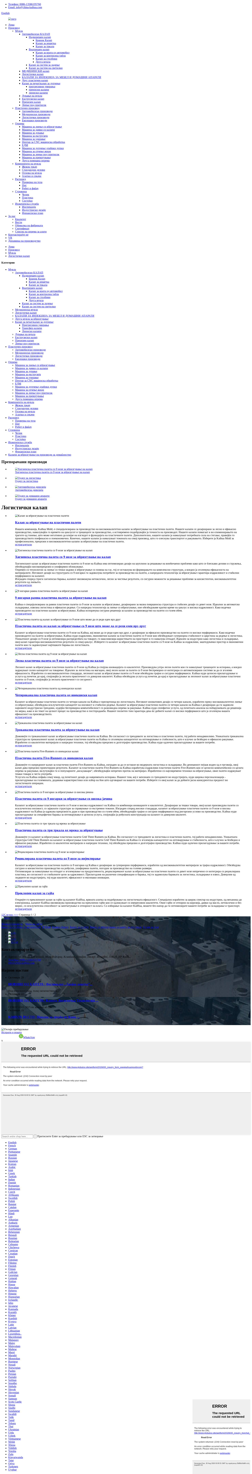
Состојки (27, 200)
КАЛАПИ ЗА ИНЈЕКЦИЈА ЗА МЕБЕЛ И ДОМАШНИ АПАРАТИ (61, 77)
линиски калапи (38, 92)
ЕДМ (25, 145)
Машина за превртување (36, 157)
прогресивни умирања (42, 86)
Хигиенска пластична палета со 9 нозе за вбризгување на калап (52, 472)
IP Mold (46, 927)
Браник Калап (44, 40)
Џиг (24, 185)
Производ (14, 27)
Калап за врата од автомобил (52, 52)
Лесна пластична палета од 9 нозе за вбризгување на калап (59, 660)
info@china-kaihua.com (21, 962)
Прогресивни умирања (35, 325)
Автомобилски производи (37, 111)
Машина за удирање (33, 139)
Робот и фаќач (30, 188)
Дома (11, 24)
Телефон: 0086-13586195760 (24, 4)
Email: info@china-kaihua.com (25, 7)
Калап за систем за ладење (44, 64)
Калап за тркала (45, 46)
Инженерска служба (27, 203)
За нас (11, 216)
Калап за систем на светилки (46, 68)
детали (28, 544)
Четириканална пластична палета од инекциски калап (56, 695)
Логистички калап (33, 74)
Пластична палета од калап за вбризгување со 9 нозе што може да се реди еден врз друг (80, 626)
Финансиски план (32, 213)
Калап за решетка (46, 43)
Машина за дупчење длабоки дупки (43, 148)
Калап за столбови (46, 58)
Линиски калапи (31, 331)
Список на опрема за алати (31, 231)
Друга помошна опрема (36, 160)
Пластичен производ (27, 108)
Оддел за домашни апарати (31, 498)
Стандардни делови (33, 169)
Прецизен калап (31, 101)
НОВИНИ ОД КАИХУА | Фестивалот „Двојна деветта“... (50, 984)
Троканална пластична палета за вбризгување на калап (57, 730)
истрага (19, 544)
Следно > (9, 914)
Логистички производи (35, 117)
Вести (18, 222)
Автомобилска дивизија (29, 490)
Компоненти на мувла (28, 163)
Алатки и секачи (31, 176)
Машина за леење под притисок (40, 154)
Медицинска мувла (26, 309)
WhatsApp (29, 1037)
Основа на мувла (32, 172)
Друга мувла (43, 61)
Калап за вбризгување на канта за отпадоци (115, 927)
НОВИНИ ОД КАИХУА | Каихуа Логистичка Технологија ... (53, 1000)
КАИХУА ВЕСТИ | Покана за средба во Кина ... (44, 1017)
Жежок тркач (29, 166)
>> (16, 914)
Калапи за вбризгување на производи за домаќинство (39, 454)
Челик (25, 194)
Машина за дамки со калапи (38, 129)
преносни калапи (39, 89)
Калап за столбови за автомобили (21, 927)
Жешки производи (12, 924)
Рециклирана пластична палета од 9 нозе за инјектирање (57, 858)
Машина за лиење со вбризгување (42, 126)
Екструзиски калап (33, 98)
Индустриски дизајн (34, 210)
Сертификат (22, 228)
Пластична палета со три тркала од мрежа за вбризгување (59, 830)
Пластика (27, 197)
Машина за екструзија (35, 135)
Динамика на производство (24, 240)
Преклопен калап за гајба (34, 893)
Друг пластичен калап (35, 80)
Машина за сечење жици (36, 151)
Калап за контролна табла (51, 55)
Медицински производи (36, 114)
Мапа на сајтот (34, 924)
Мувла (19, 30)
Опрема (19, 123)
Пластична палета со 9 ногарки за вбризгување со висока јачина (63, 798)
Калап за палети (79, 927)
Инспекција (29, 206)
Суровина (21, 191)
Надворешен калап (40, 37)
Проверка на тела (32, 182)
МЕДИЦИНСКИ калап (35, 71)
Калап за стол (151, 927)
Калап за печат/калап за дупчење (41, 83)
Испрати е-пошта (11, 1032)
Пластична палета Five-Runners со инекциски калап (54, 758)
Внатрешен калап (39, 49)
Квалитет (20, 219)
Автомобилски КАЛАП (36, 34)
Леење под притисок (34, 105)
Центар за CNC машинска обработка (43, 142)
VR (10, 237)
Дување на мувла (32, 95)
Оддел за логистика (26, 481)
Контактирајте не (18, 234)
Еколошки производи (34, 120)
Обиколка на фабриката (29, 225)
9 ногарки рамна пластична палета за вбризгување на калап (60, 597)
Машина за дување (33, 132)
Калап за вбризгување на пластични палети (48, 522)
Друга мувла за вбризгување (32, 318)
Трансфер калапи (32, 328)
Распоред (20, 179)
